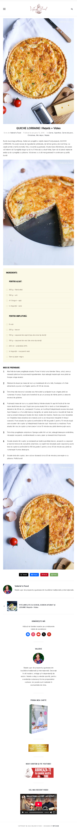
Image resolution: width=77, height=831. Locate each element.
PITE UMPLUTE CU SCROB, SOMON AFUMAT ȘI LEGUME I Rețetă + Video (37, 606)
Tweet (24, 574)
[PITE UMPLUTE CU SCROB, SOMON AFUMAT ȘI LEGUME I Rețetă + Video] (12, 606)
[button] (4, 9)
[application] (38, 804)
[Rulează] (23, 812)
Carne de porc (67, 133)
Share (35, 574)
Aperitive (57, 133)
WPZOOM (56, 826)
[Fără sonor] (51, 812)
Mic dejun (40, 135)
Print (55, 574)
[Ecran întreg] (54, 812)
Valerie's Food (15, 133)
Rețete (47, 135)
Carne (51, 133)
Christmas (31, 135)
